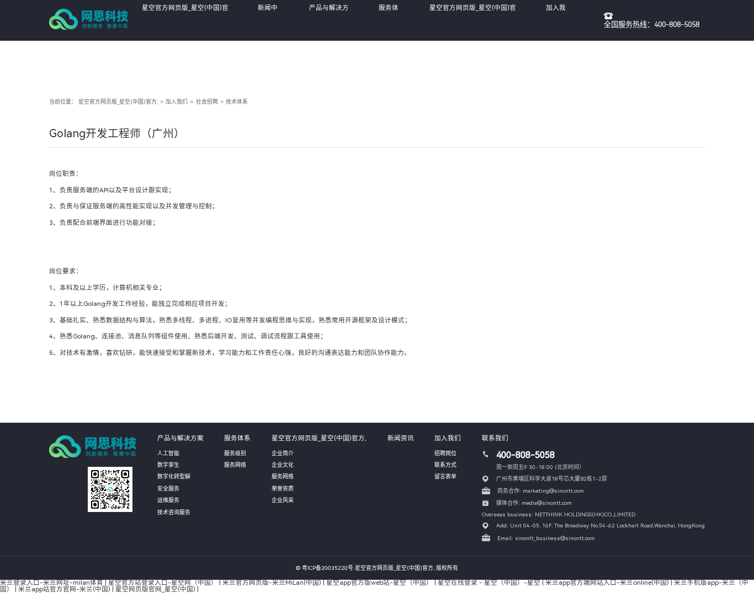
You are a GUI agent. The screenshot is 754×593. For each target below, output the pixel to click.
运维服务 (168, 500)
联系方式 (445, 465)
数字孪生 (168, 465)
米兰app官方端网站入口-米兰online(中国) (607, 582)
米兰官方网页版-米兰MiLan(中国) (271, 582)
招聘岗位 (445, 453)
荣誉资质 (283, 489)
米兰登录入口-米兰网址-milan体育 (51, 582)
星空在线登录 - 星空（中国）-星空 (489, 582)
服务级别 (235, 453)
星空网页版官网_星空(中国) (155, 589)
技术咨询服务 (173, 512)
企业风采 (283, 500)
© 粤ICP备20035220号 (324, 568)
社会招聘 (207, 102)
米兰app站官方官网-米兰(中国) (64, 589)
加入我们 (177, 102)
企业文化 (283, 465)
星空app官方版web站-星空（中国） (379, 582)
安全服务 (168, 489)
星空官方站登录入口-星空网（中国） (162, 582)
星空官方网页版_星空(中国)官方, (118, 102)
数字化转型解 (173, 476)
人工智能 (168, 453)
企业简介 (283, 453)
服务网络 (235, 465)
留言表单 (445, 476)
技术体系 (237, 102)
